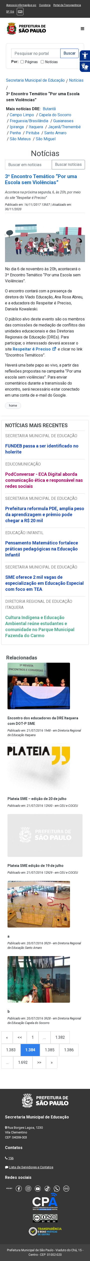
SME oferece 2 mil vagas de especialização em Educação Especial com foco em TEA (44, 583)
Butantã (49, 108)
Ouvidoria (44, 5)
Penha (15, 133)
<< (20, 1037)
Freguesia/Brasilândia (29, 121)
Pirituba (32, 133)
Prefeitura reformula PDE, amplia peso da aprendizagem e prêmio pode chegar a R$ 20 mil (44, 514)
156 (11, 1158)
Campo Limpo (22, 114)
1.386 (69, 1050)
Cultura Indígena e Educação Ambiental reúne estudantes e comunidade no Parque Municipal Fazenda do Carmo (39, 626)
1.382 (60, 1037)
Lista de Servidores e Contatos (31, 1167)
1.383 (11, 1050)
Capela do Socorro (55, 114)
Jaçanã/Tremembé (64, 127)
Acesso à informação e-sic (21, 5)
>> (39, 1062)
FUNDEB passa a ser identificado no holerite (41, 448)
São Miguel (46, 139)
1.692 (23, 1062)
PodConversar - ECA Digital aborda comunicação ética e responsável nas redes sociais (44, 480)
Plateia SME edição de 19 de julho (36, 866)
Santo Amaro (55, 133)
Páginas (31, 61)
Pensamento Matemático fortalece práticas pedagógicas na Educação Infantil (41, 548)
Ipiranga (17, 127)
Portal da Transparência (67, 5)
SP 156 (10, 11)
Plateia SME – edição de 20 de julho (37, 799)
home (13, 405)
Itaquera (36, 127)
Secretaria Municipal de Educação (35, 80)
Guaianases (63, 121)
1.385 (49, 1050)
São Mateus (20, 139)
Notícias (51, 61)
